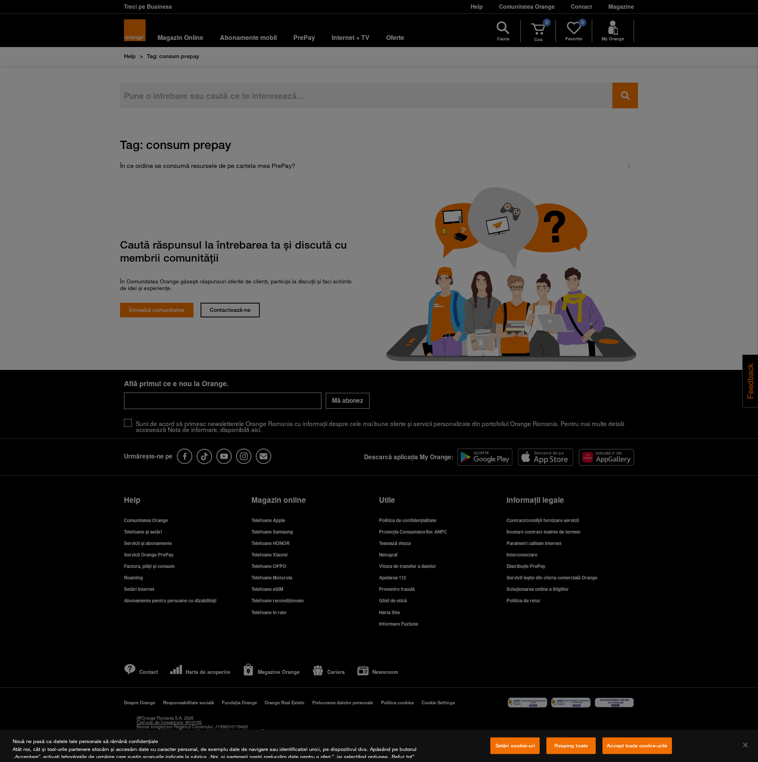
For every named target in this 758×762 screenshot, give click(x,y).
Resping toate (571, 745)
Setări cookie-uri (515, 745)
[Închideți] (745, 745)
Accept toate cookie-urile (637, 745)
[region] (379, 746)
